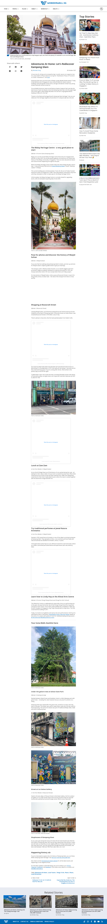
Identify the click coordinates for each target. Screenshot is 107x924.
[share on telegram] (9, 71)
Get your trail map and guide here (61, 857)
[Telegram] (95, 921)
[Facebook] (91, 921)
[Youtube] (98, 921)
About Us (16, 921)
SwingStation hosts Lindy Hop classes (59, 614)
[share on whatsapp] (15, 71)
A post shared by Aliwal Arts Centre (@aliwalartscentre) (50, 592)
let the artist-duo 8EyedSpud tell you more (42, 617)
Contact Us (24, 921)
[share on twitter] (21, 66)
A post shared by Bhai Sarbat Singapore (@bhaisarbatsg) (51, 363)
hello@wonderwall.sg (37, 869)
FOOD (5, 9)
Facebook (48, 867)
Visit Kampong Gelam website (49, 861)
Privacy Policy (49, 921)
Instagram (40, 867)
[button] (6, 8)
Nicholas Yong (37, 70)
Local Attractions (36, 874)
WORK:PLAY (44, 9)
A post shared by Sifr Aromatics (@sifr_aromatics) (50, 524)
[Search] (101, 9)
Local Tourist (52, 872)
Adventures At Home (41, 872)
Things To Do (60, 872)
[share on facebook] (9, 66)
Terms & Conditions (36, 921)
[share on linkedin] (15, 66)
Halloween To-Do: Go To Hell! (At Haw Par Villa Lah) (41, 879)
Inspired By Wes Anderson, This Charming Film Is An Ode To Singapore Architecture (66, 880)
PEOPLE (15, 9)
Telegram (33, 867)
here (48, 77)
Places (67, 872)
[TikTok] (84, 921)
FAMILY (34, 9)
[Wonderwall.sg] (53, 3)
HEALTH (55, 9)
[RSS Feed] (102, 921)
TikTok (69, 866)
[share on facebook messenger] (21, 71)
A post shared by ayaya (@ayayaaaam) (51, 461)
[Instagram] (88, 921)
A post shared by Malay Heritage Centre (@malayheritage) (50, 143)
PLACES (24, 9)
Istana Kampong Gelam (58, 166)
